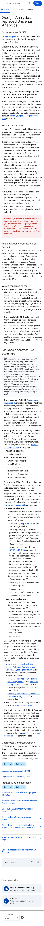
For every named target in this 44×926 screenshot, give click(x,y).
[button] (4, 3)
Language (9, 914)
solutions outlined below (22, 705)
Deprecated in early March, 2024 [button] (16, 777)
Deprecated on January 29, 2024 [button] (16, 771)
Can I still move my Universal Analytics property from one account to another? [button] (19, 826)
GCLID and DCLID (17, 550)
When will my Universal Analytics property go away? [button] (19, 793)
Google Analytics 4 (10, 36)
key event (25, 523)
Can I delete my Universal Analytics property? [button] (16, 818)
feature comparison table (15, 505)
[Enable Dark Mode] (22, 917)
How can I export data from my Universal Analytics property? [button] (19, 802)
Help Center (5, 9)
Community (15, 9)
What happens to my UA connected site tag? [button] (19, 838)
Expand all (7, 764)
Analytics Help (14, 3)
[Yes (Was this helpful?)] (31, 862)
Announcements (27, 9)
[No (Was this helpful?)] (38, 862)
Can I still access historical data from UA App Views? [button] (19, 851)
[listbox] (11, 918)
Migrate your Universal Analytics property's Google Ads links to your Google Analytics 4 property (21, 667)
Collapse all (20, 764)
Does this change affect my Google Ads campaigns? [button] (19, 810)
